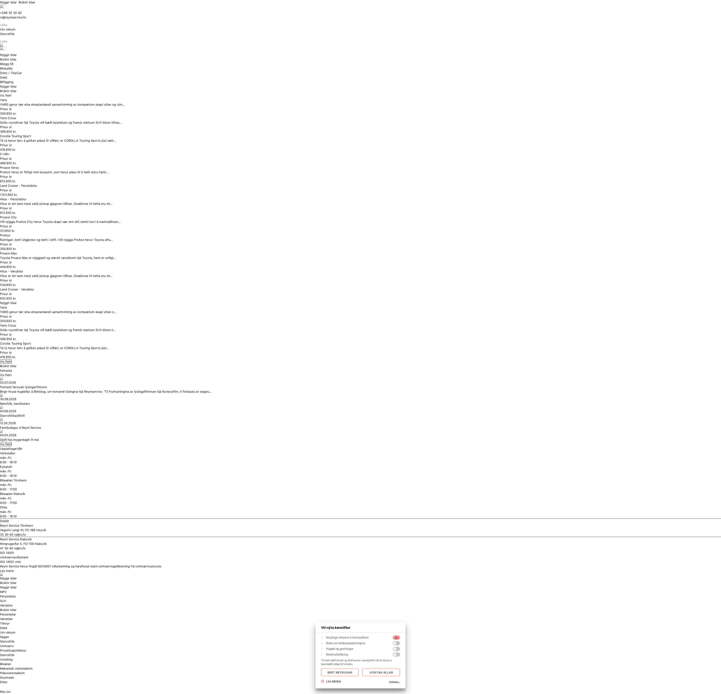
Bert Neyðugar (339, 672)
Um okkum (7, 632)
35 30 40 (7, 534)
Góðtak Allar (381, 672)
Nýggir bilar (9, 2)
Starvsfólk (7, 655)
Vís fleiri (5, 95)
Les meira (7, 571)
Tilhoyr (5, 623)
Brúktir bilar (27, 2)
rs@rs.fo (20, 534)
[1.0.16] (394, 682)
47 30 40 (7, 548)
